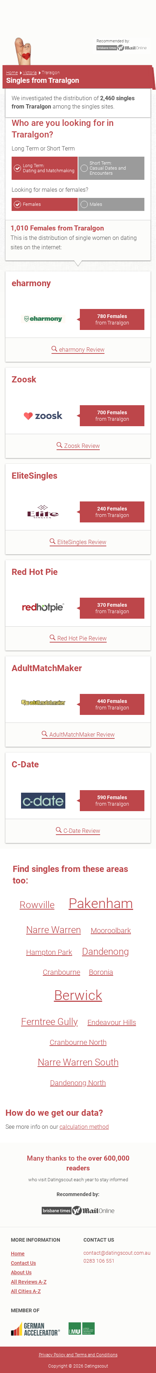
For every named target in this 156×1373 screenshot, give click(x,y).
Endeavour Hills (111, 1022)
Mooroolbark (111, 930)
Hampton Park (49, 952)
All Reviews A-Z (28, 1282)
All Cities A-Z (26, 1291)
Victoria (30, 72)
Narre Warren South (78, 1062)
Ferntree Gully (49, 1021)
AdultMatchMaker (47, 668)
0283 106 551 (99, 1261)
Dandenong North (78, 1083)
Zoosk (24, 379)
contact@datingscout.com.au (117, 1253)
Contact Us (23, 1263)
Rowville (37, 904)
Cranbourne (61, 972)
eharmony (31, 283)
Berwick (78, 995)
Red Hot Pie (35, 572)
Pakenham (101, 903)
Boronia (101, 972)
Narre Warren (53, 929)
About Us (21, 1272)
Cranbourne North (78, 1042)
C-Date (25, 764)
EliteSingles (34, 476)
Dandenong (105, 951)
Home (12, 72)
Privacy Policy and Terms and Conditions (78, 1354)
